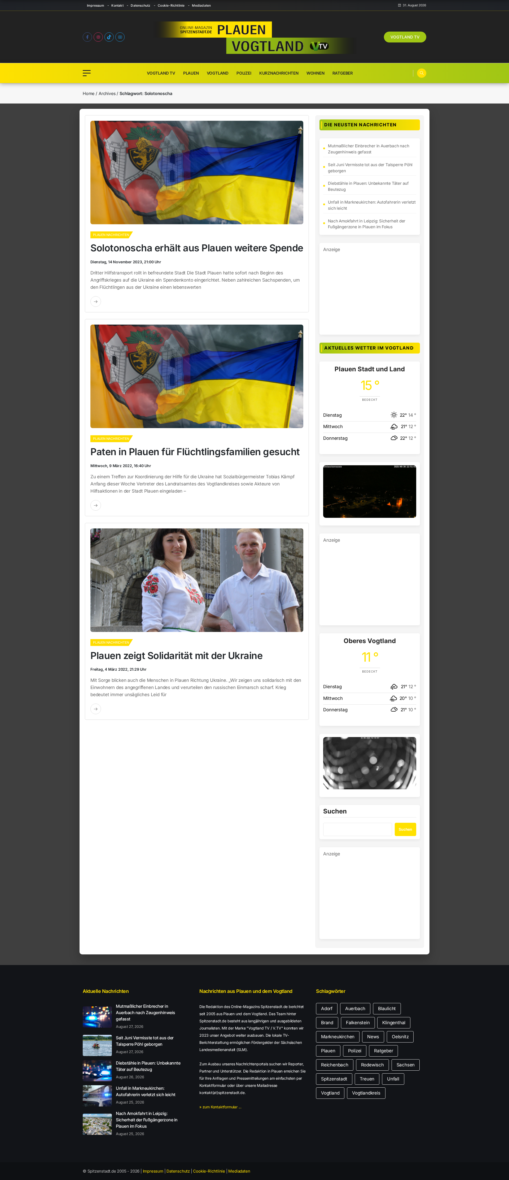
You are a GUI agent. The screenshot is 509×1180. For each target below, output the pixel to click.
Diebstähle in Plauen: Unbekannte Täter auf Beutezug (368, 186)
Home (88, 93)
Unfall (393, 1079)
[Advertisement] (369, 290)
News (373, 1036)
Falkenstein (358, 1022)
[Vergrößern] (409, 472)
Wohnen (315, 73)
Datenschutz (140, 5)
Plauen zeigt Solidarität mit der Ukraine (176, 655)
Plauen (191, 73)
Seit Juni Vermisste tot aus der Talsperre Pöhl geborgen (370, 167)
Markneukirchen (337, 1036)
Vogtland (218, 73)
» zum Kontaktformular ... (220, 1107)
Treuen (367, 1079)
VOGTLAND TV (405, 37)
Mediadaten (201, 5)
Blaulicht (387, 1008)
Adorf (326, 1008)
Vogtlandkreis (366, 1093)
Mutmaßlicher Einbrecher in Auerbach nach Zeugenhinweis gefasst (368, 148)
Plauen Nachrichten (111, 235)
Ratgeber (342, 73)
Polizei (243, 73)
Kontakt (117, 5)
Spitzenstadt (334, 1079)
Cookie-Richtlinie (171, 5)
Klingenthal (393, 1022)
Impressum (95, 5)
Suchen (335, 811)
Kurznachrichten (279, 73)
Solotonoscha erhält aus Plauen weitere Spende (196, 248)
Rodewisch (372, 1064)
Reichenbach (334, 1064)
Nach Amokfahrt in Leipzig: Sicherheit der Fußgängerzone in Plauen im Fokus (366, 224)
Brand (327, 1022)
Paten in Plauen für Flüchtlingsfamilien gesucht (195, 452)
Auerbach (355, 1008)
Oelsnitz (400, 1036)
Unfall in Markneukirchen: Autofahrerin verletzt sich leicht (372, 205)
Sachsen (406, 1064)
